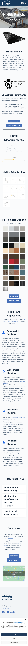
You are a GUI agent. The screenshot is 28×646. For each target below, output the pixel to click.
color (10, 424)
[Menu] (25, 3)
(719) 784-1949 (5, 608)
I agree (14, 574)
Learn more (14, 121)
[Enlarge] (24, 159)
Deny (14, 638)
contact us (10, 538)
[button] (26, 620)
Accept (14, 634)
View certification (14, 125)
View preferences (14, 642)
